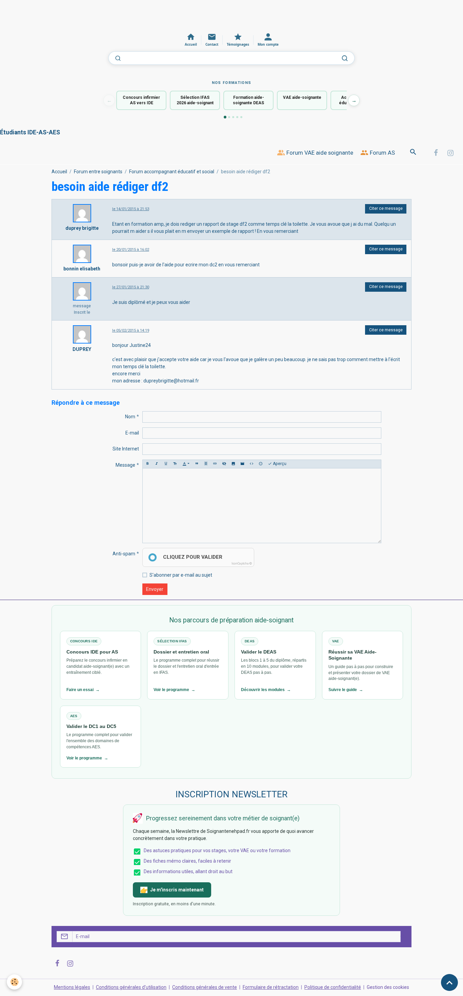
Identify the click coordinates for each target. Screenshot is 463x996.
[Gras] (147, 464)
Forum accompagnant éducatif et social (171, 171)
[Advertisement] (123, 15)
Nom (130, 416)
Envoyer (154, 589)
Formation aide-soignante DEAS (248, 100)
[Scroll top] (449, 982)
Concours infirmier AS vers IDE (141, 100)
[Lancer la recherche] (344, 58)
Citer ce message (386, 208)
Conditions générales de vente (204, 987)
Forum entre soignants (98, 171)
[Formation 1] (225, 117)
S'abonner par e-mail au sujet (180, 575)
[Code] (251, 464)
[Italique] (156, 464)
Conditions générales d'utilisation (131, 987)
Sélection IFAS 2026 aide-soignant (195, 100)
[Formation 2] (229, 117)
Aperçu (279, 463)
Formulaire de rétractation (271, 987)
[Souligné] (165, 464)
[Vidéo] (242, 464)
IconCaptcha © (242, 563)
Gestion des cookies (388, 987)
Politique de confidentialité (332, 987)
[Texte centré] (205, 464)
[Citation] (196, 464)
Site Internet (126, 448)
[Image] (233, 464)
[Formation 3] (233, 117)
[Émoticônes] (260, 464)
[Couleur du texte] (186, 464)
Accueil (59, 171)
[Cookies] (14, 982)
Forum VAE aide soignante (319, 152)
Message (125, 465)
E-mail (132, 433)
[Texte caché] (224, 464)
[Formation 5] (241, 117)
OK (403, 936)
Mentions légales (72, 987)
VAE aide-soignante (302, 97)
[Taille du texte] (175, 464)
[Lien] (215, 464)
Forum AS (381, 152)
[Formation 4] (237, 117)
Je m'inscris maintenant (177, 889)
